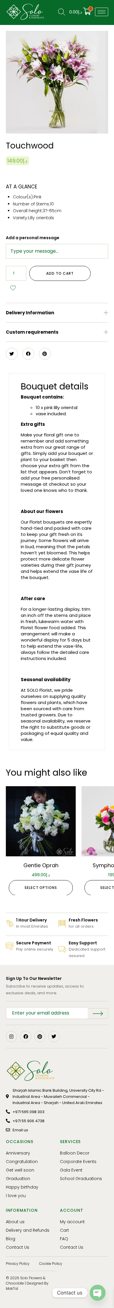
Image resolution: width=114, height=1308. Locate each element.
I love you (16, 1196)
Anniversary (18, 1153)
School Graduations (81, 1179)
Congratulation (22, 1161)
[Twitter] (53, 1036)
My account (72, 1222)
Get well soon (20, 1170)
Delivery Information (30, 313)
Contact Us (17, 1247)
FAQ (64, 1239)
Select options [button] (41, 887)
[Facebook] (25, 1036)
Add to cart (59, 273)
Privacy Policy (18, 1263)
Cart (64, 1230)
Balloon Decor (74, 1153)
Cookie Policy (50, 1263)
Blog (10, 1239)
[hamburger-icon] (101, 12)
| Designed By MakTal (27, 1286)
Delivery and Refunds (27, 1230)
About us (15, 1222)
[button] (57, 313)
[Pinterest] (39, 1036)
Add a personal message (32, 238)
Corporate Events (78, 1161)
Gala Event (71, 1170)
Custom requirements (32, 332)
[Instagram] (11, 1036)
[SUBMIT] (98, 1013)
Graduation (18, 1179)
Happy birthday (22, 1187)
